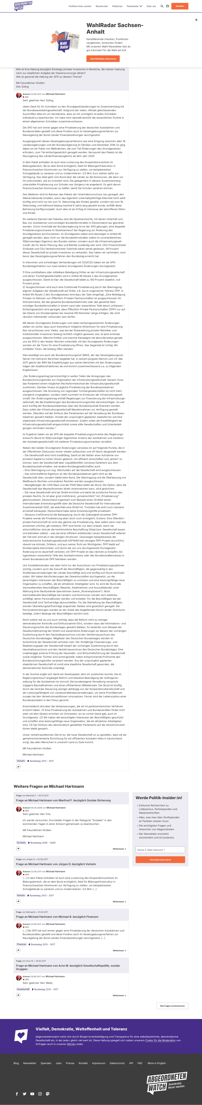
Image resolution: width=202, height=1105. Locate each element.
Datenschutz (117, 1063)
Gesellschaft (23, 989)
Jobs (59, 1063)
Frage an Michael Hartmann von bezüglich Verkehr (56, 864)
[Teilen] (18, 767)
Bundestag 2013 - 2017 (42, 761)
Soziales (21, 842)
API (131, 1063)
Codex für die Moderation (160, 1040)
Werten (71, 1044)
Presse (70, 1063)
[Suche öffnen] (162, 6)
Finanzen (21, 944)
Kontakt (83, 1063)
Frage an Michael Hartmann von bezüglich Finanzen (57, 916)
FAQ (140, 1063)
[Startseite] (23, 6)
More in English (157, 1063)
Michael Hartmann (55, 94)
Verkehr (21, 760)
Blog (16, 1063)
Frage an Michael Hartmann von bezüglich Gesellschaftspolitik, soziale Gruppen (68, 967)
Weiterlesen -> (119, 849)
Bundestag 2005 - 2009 (43, 842)
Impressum (98, 1063)
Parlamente (132, 6)
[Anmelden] (167, 6)
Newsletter (29, 1063)
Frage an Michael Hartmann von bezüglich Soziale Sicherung (63, 800)
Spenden (46, 1063)
